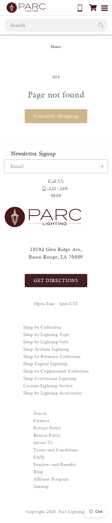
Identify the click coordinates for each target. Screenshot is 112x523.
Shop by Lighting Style (46, 341)
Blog (38, 471)
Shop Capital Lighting (45, 363)
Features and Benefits (54, 464)
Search (39, 413)
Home (56, 46)
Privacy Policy (47, 427)
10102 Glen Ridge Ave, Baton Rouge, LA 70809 (56, 253)
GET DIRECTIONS (56, 280)
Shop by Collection (42, 327)
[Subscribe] (101, 166)
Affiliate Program (51, 479)
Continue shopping (56, 116)
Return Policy (47, 435)
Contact (41, 420)
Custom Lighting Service (48, 385)
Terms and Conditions (55, 449)
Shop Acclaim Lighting (46, 349)
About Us (43, 442)
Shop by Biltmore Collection (52, 356)
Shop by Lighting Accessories (52, 392)
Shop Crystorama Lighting (49, 378)
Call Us (56, 181)
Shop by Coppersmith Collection (56, 371)
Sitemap (41, 486)
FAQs (39, 457)
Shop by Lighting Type (46, 334)
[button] (93, 7)
